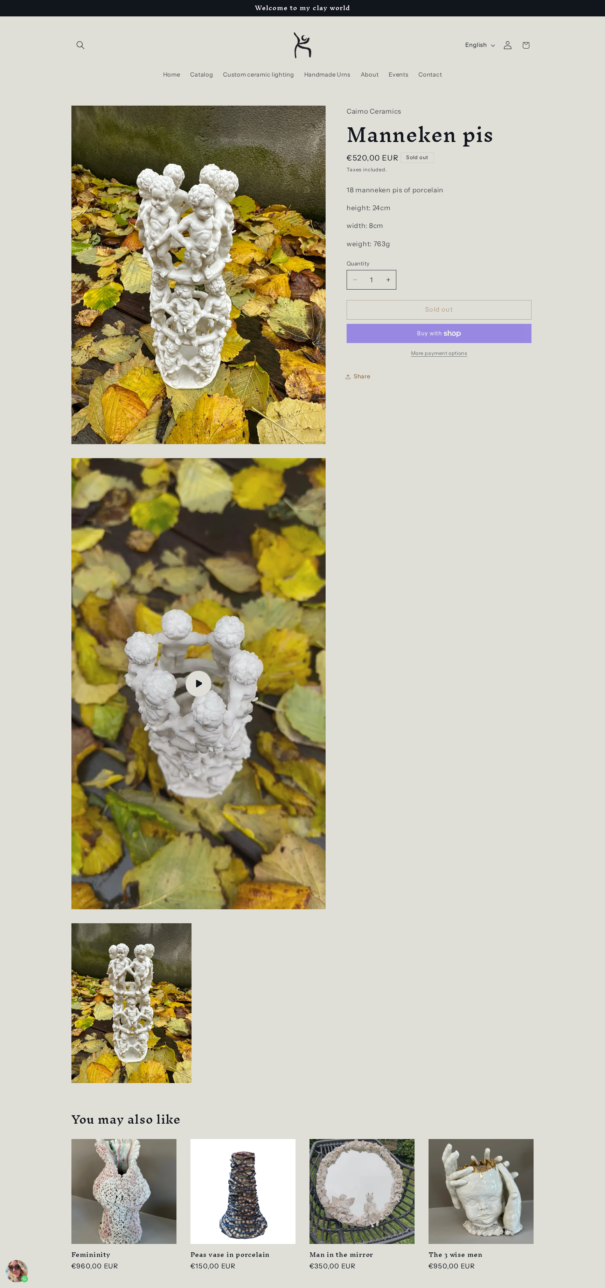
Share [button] (362, 376)
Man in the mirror (341, 1255)
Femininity (91, 1255)
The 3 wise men (455, 1255)
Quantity (358, 263)
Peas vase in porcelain (230, 1255)
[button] (80, 45)
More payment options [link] (439, 353)
